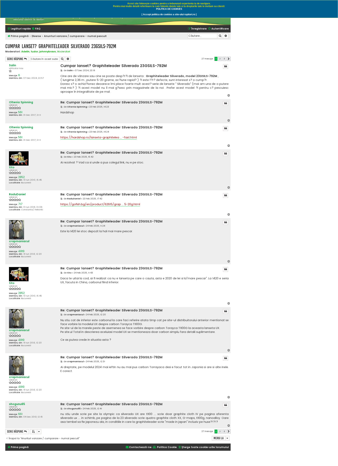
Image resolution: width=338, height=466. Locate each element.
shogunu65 (17, 404)
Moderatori (63, 51)
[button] (229, 59)
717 (20, 204)
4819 (21, 251)
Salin (12, 65)
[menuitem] (36, 28)
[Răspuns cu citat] (225, 66)
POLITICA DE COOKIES (169, 9)
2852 (21, 177)
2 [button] (220, 58)
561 (20, 112)
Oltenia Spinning (21, 102)
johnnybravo (47, 51)
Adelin (25, 51)
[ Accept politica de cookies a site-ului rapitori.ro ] (169, 14)
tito (11, 167)
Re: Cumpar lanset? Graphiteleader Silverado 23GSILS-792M (111, 102)
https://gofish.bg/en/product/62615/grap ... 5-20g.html (100, 204)
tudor (34, 51)
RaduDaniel (17, 194)
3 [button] (224, 58)
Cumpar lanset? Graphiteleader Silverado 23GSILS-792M (60, 46)
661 (20, 414)
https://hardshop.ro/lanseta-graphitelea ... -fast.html (98, 137)
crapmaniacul (19, 241)
